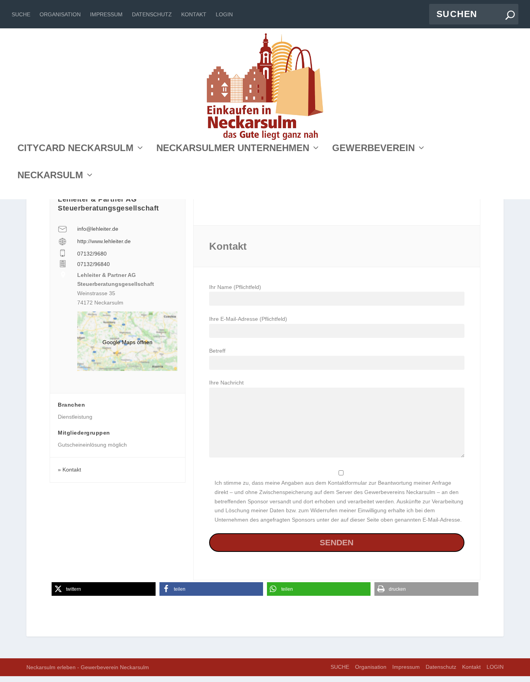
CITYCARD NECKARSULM (75, 149)
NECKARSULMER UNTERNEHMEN (232, 149)
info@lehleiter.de (97, 229)
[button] (103, 589)
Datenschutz (152, 14)
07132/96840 (93, 264)
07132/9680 (92, 254)
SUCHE (21, 14)
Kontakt (193, 14)
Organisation (60, 14)
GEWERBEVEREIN (373, 149)
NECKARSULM (50, 176)
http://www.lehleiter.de (104, 241)
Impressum (106, 14)
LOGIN (224, 14)
